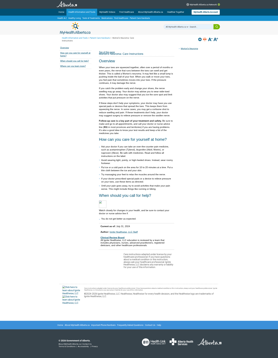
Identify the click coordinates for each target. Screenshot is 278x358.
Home (61, 12)
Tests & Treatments (91, 18)
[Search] (216, 26)
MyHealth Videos (107, 12)
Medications (107, 18)
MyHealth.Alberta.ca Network (203, 4)
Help (159, 325)
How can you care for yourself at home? (75, 54)
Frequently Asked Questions (130, 325)
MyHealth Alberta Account (206, 12)
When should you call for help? (74, 61)
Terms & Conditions (67, 346)
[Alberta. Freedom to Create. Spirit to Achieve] (207, 344)
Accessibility (83, 346)
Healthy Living (74, 18)
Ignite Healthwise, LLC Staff (124, 232)
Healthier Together (175, 12)
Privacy (95, 346)
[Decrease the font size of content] (210, 40)
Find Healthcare (126, 12)
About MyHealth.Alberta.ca (150, 12)
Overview (64, 48)
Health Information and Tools (81, 12)
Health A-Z (62, 18)
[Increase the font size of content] (215, 40)
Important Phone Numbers (103, 325)
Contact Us (150, 325)
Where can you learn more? (73, 66)
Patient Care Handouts (140, 18)
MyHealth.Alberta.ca (75, 28)
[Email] (200, 39)
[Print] (205, 39)
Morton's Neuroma (189, 48)
